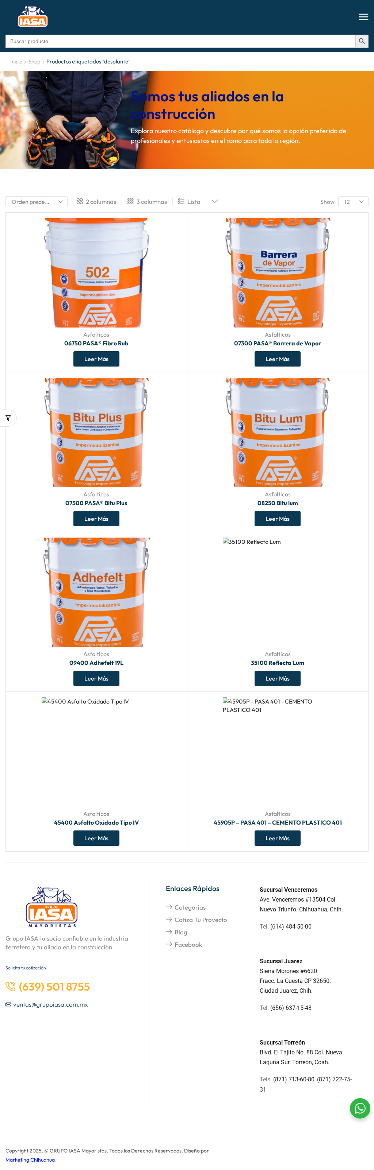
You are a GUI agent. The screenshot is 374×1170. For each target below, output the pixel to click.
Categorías (190, 907)
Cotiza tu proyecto (201, 919)
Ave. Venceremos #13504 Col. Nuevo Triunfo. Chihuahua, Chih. (301, 899)
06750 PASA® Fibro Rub (96, 343)
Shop (34, 61)
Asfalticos (96, 334)
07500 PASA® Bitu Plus (96, 503)
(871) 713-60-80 (293, 1079)
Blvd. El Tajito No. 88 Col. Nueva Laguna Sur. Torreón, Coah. (301, 1052)
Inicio (16, 61)
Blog (181, 932)
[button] (364, 17)
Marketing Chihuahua (30, 1160)
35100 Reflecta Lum (277, 662)
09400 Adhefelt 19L (96, 662)
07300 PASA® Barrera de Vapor (277, 343)
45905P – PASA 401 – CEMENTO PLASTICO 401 (278, 822)
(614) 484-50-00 (291, 926)
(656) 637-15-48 (291, 1007)
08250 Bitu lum (277, 503)
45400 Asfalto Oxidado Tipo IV (96, 822)
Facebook (188, 944)
